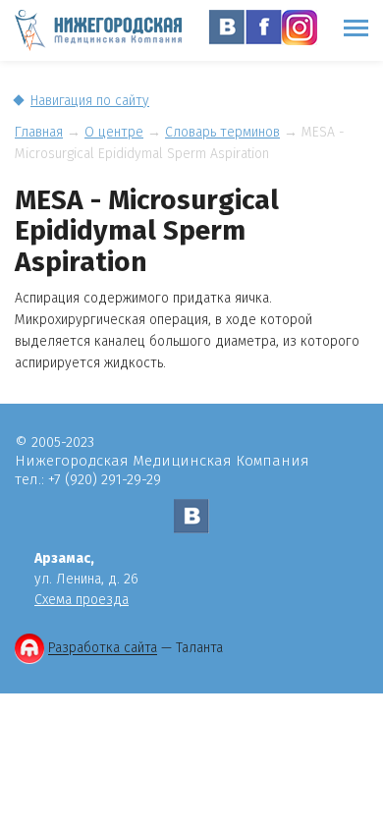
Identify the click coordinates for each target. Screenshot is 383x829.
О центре (113, 132)
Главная (39, 132)
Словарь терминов (222, 132)
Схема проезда (81, 599)
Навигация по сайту (89, 100)
